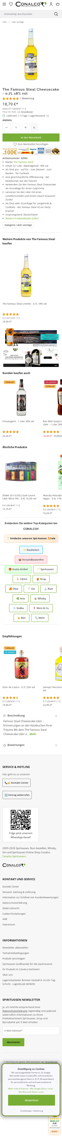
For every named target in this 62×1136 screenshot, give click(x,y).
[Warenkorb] (57, 4)
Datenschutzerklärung (14, 902)
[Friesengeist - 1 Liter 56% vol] (21, 398)
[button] (54, 1119)
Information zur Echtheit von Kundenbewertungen (30, 897)
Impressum (8, 924)
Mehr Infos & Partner (18, 1088)
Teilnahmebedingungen (15, 953)
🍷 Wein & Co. (41, 608)
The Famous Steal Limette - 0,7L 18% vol (24, 303)
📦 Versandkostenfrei (31, 559)
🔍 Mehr (40, 617)
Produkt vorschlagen (13, 958)
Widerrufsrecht (10, 908)
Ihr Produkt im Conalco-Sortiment (21, 969)
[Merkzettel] (11, 4)
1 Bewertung (27, 98)
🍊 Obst (13, 588)
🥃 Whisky (40, 598)
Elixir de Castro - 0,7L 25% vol (18, 687)
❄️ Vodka (18, 608)
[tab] (30, 724)
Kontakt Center (10, 886)
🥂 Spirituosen (45, 569)
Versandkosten (27, 112)
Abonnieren (13, 1042)
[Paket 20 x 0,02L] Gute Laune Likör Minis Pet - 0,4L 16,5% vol (19, 497)
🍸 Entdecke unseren (31, 538)
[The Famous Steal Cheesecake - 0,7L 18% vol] (30, 54)
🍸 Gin (31, 588)
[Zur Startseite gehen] (31, 4)
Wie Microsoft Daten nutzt (31, 1092)
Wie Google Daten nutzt (41, 1088)
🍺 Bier (21, 617)
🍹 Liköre (21, 579)
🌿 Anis (20, 598)
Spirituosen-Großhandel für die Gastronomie (27, 964)
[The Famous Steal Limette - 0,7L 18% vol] (26, 275)
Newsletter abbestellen (15, 947)
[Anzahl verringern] (6, 127)
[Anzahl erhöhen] (26, 127)
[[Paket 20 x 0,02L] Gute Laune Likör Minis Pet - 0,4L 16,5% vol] (21, 472)
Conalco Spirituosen (14, 856)
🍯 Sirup (41, 579)
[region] (31, 54)
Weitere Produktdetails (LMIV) (22, 218)
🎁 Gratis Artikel (18, 569)
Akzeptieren (31, 1100)
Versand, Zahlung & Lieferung (19, 892)
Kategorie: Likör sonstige (18, 225)
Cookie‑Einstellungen (14, 913)
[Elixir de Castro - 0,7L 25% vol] (21, 663)
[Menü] (4, 4)
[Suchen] (56, 14)
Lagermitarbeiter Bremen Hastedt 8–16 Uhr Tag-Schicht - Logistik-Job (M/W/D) (29, 982)
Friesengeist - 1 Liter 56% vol (18, 421)
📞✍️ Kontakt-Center (16, 782)
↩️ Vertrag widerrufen (17, 795)
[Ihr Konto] (51, 4)
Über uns (7, 974)
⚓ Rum (48, 588)
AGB (4, 919)
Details (54, 1131)
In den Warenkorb (31, 137)
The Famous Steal (23, 162)
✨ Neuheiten (31, 549)
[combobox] (25, 14)
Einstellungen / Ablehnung (31, 1111)
